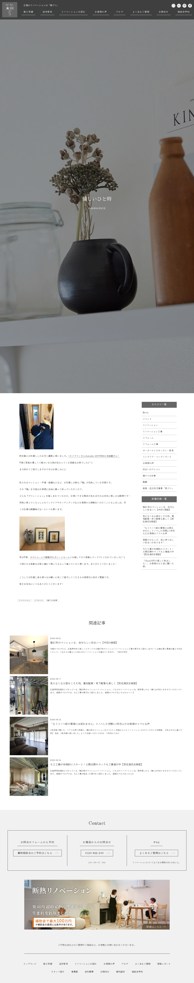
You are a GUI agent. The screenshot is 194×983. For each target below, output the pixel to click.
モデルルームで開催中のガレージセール (50, 557)
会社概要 (89, 972)
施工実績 (28, 12)
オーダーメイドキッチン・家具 (158, 451)
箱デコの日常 (52, 600)
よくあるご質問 (141, 12)
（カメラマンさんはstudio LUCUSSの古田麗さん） (94, 456)
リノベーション (24, 600)
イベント (147, 419)
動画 (145, 482)
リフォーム (39, 600)
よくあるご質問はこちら (154, 853)
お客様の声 (101, 12)
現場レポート (164, 964)
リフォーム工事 (150, 444)
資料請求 (120, 972)
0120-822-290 (94, 853)
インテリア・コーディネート (157, 457)
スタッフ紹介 (57, 972)
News (146, 413)
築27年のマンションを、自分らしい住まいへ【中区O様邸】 (158, 508)
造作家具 (47, 12)
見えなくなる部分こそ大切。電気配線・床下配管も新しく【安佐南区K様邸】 (158, 519)
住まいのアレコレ (152, 469)
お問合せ (163, 12)
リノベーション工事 (152, 432)
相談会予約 (184, 12)
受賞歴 (74, 972)
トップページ (30, 964)
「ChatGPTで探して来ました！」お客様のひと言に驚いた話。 (158, 564)
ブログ (119, 12)
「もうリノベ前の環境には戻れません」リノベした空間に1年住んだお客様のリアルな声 (159, 531)
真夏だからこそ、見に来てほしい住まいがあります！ (158, 541)
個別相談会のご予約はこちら (35, 853)
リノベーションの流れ (73, 12)
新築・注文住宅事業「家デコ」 (158, 488)
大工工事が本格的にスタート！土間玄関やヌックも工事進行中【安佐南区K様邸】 (158, 552)
